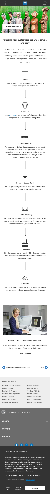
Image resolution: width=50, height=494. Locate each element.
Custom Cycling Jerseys (11, 385)
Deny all (8, 488)
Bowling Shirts (32, 388)
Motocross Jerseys (9, 399)
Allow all (35, 488)
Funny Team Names (34, 402)
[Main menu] (11, 3)
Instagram (26, 445)
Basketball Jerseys (9, 391)
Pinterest (31, 445)
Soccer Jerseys (8, 388)
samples (12, 115)
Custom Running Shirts (11, 394)
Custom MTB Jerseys (10, 402)
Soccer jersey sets (34, 397)
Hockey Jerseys (8, 397)
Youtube (21, 445)
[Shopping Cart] (45, 3)
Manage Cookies (18, 488)
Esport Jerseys (32, 385)
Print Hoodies (32, 394)
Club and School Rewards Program (18, 367)
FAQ (42, 367)
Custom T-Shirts (33, 391)
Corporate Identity (34, 399)
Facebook (16, 445)
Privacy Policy (30, 480)
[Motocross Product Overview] (4, 3)
